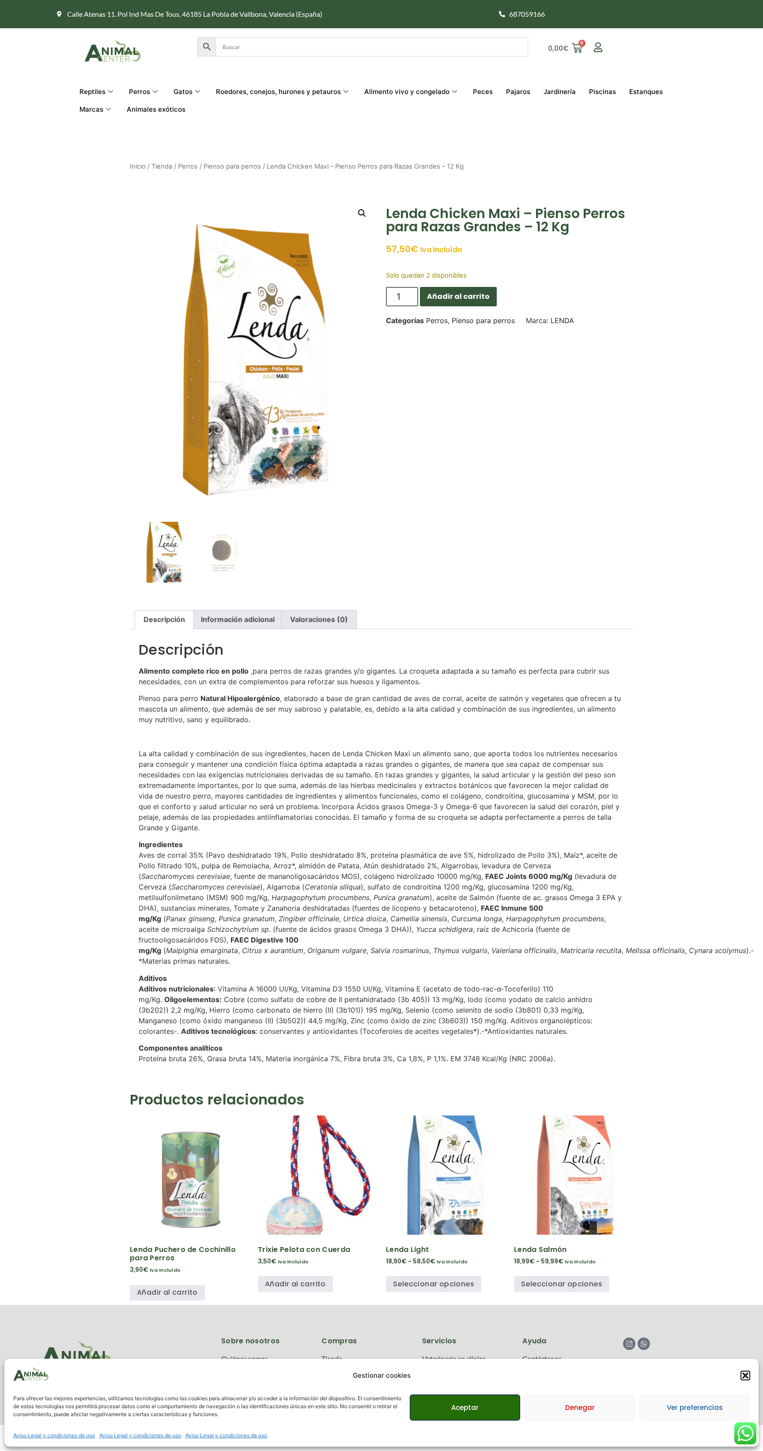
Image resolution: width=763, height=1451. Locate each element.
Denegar (580, 1407)
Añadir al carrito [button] (167, 1292)
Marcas (91, 109)
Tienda (161, 166)
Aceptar (465, 1407)
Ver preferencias (695, 1407)
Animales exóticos (156, 109)
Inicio (138, 166)
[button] (745, 1375)
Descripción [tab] (164, 619)
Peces (483, 91)
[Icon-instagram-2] (629, 1344)
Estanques (646, 91)
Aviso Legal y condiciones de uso (54, 1435)
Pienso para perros (232, 166)
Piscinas (602, 91)
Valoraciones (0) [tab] (319, 619)
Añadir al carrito (458, 296)
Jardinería (560, 91)
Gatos (183, 91)
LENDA (562, 320)
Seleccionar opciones (433, 1284)
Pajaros (518, 91)
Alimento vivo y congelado (406, 91)
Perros (139, 91)
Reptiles (92, 91)
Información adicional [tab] (238, 619)
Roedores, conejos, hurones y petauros (278, 91)
